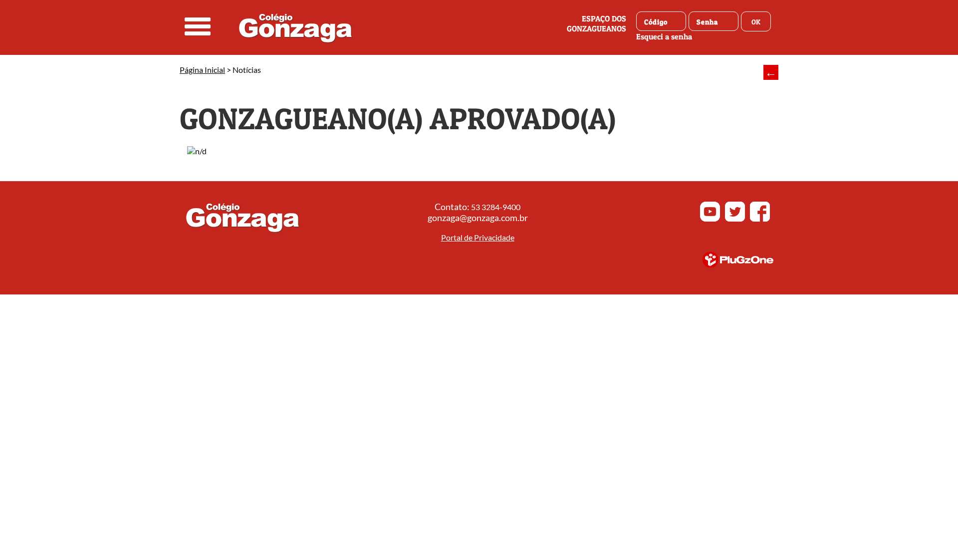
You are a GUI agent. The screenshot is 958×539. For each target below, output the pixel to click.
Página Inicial (202, 69)
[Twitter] (734, 219)
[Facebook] (759, 219)
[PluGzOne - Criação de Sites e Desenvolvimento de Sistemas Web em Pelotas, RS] (738, 265)
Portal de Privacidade (477, 237)
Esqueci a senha (664, 36)
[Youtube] (710, 219)
